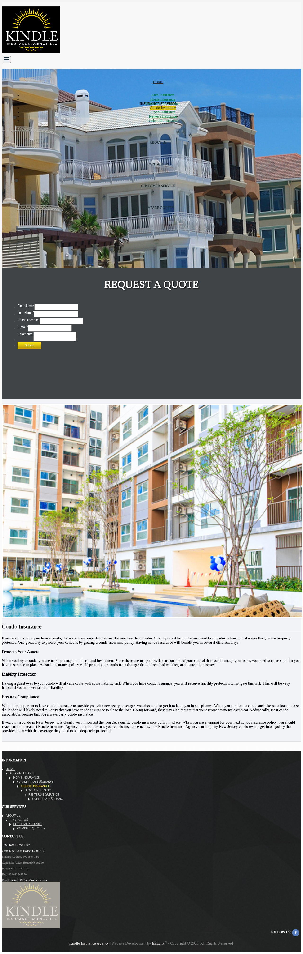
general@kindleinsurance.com (28, 880)
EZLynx (158, 943)
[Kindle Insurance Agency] (31, 54)
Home (10, 769)
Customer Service (27, 824)
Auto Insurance (162, 95)
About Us (13, 815)
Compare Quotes (158, 207)
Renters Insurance (163, 116)
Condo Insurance (163, 108)
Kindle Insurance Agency (89, 943)
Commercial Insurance (162, 104)
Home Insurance (162, 99)
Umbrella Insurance (162, 121)
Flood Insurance (163, 112)
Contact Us (18, 820)
